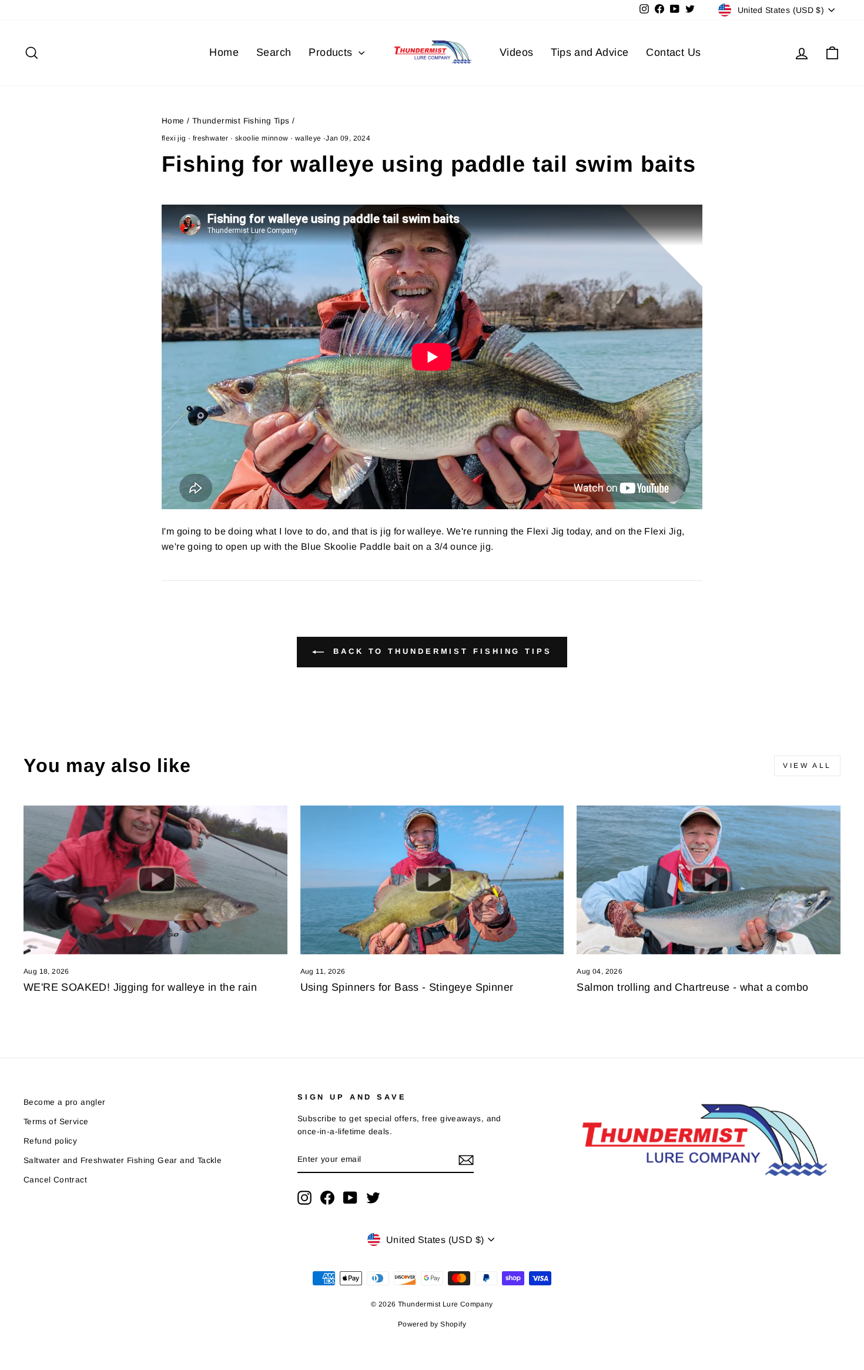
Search (273, 52)
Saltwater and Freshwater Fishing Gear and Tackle (123, 1160)
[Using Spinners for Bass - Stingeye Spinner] (432, 880)
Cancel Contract (55, 1179)
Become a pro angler (65, 1102)
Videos (516, 52)
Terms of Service (56, 1121)
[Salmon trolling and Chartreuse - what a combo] (708, 880)
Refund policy (50, 1141)
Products (332, 52)
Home (224, 52)
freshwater (211, 138)
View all (807, 765)
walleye (308, 138)
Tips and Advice (589, 52)
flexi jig (174, 138)
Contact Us (673, 52)
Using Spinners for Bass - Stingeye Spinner (407, 987)
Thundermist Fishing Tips (241, 120)
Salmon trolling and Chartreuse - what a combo (692, 987)
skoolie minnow (262, 138)
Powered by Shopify (432, 1324)
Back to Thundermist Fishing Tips (440, 651)
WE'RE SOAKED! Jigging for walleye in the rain (140, 987)
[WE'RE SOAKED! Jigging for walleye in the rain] (155, 880)
